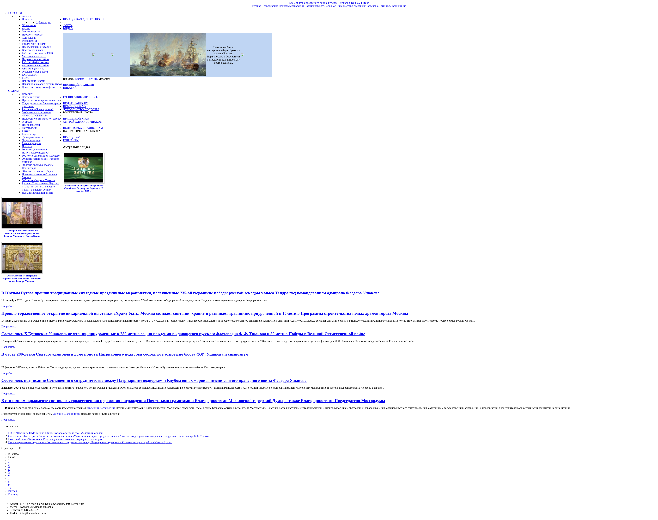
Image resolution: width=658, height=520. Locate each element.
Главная (79, 78)
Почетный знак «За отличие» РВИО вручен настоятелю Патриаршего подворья (55, 439)
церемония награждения (101, 407)
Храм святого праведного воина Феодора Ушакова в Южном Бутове (329, 2)
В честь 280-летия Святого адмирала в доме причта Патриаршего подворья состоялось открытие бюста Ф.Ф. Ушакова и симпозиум (124, 354)
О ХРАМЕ (92, 78)
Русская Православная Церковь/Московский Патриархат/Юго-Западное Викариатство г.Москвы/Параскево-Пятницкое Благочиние (329, 5)
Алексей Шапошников (66, 413)
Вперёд (12, 490)
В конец (13, 494)
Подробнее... (8, 306)
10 (9, 487)
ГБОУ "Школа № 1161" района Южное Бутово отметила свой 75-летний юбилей (55, 433)
